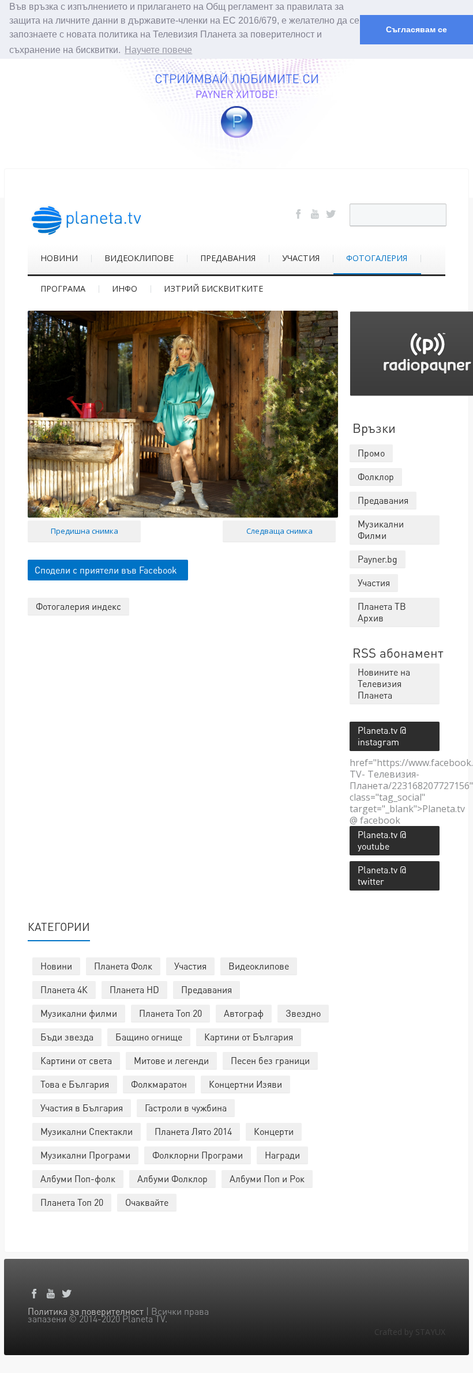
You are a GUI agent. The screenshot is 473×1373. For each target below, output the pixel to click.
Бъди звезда (66, 1037)
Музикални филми (78, 1013)
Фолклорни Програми (197, 1155)
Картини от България (248, 1037)
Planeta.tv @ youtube (382, 840)
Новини (56, 966)
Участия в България (81, 1108)
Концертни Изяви (245, 1084)
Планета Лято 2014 (193, 1131)
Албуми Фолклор (172, 1178)
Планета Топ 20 (170, 1013)
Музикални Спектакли (86, 1131)
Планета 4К (64, 989)
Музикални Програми (85, 1155)
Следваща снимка (279, 531)
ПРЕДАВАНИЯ (228, 257)
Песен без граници (270, 1060)
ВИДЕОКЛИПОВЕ (139, 257)
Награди (282, 1155)
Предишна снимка (84, 531)
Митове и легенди (171, 1060)
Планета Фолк (123, 966)
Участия (190, 966)
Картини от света (76, 1060)
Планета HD (134, 989)
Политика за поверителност (86, 1311)
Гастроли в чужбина (186, 1108)
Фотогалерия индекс (78, 606)
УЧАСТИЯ (301, 257)
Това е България (74, 1084)
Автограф (244, 1013)
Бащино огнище (148, 1037)
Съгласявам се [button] (416, 29)
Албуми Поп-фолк (77, 1178)
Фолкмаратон (159, 1084)
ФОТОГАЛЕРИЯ (376, 257)
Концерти (274, 1131)
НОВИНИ (59, 257)
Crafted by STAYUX (409, 1331)
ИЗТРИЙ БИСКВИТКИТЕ (213, 288)
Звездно (303, 1013)
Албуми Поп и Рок (267, 1178)
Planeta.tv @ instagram (382, 736)
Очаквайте (146, 1202)
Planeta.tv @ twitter (382, 875)
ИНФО (124, 288)
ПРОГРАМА (62, 288)
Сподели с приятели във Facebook (106, 570)
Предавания (206, 989)
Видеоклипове (258, 966)
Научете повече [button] (158, 50)
